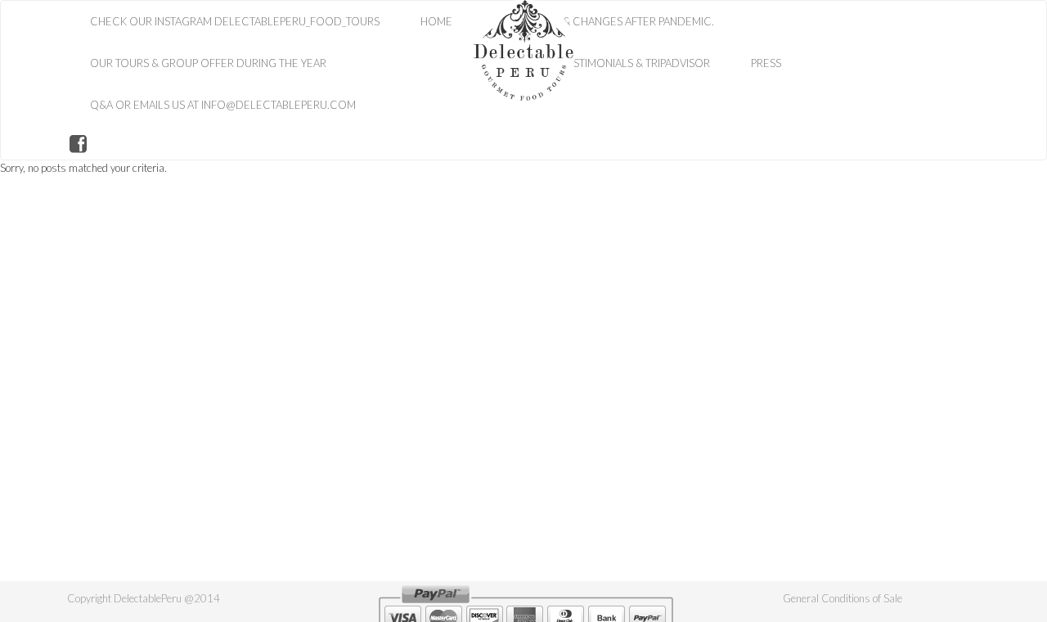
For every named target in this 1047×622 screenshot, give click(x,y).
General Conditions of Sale (842, 598)
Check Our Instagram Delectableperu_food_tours (235, 21)
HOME (436, 21)
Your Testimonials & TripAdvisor (620, 63)
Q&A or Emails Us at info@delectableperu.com (223, 104)
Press (766, 63)
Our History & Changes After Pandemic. (603, 21)
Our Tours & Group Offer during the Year (208, 63)
